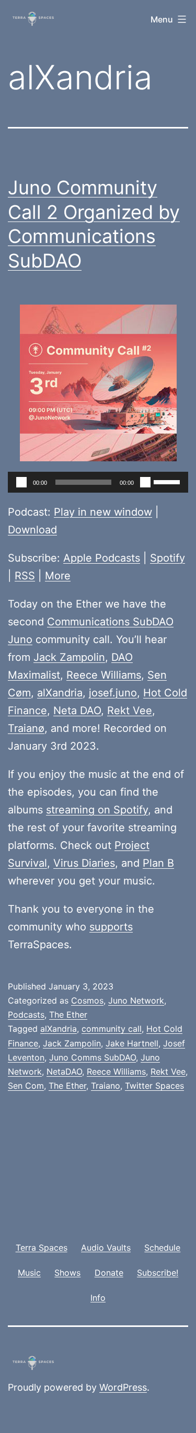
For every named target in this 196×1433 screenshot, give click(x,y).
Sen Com (26, 1085)
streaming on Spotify (97, 809)
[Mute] (145, 482)
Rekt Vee (129, 710)
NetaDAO (64, 1071)
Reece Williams (103, 675)
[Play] (21, 482)
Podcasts (26, 1014)
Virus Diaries (84, 863)
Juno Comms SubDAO (92, 1057)
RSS (25, 575)
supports (111, 927)
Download (32, 529)
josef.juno (113, 692)
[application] (98, 482)
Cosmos (87, 1000)
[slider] (168, 481)
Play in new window (103, 512)
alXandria (60, 692)
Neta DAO (77, 710)
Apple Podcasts (101, 558)
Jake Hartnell (132, 1043)
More (58, 575)
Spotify (167, 558)
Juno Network (136, 1000)
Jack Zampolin (69, 657)
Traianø (26, 728)
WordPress (123, 1387)
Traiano (105, 1085)
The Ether (68, 1014)
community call (112, 1028)
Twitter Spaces (154, 1085)
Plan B (158, 863)
